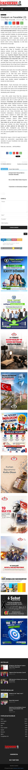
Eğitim (2, 734)
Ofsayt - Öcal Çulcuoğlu (10, 19)
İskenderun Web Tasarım (18, 768)
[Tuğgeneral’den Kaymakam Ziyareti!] (4, 674)
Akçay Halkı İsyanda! (14, 700)
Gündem (3, 723)
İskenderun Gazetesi (14, 765)
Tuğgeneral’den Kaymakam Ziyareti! (17, 672)
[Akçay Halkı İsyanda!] (4, 702)
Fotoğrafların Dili (4, 736)
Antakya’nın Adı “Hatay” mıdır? (16, 693)
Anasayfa (2, 12)
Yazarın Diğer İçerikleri (14, 169)
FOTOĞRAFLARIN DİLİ (6, 164)
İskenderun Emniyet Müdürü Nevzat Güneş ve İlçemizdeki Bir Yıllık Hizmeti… (17, 709)
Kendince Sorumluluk (22, 164)
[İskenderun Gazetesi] (14, 3)
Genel (2, 719)
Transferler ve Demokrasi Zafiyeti (18, 186)
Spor (2, 725)
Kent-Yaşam (3, 721)
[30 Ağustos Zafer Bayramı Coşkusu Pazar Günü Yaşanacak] (4, 667)
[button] (26, 9)
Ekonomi (3, 732)
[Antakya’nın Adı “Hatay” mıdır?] (4, 695)
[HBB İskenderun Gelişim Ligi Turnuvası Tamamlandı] (4, 681)
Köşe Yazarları (9, 12)
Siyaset (2, 729)
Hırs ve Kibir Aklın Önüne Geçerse (18, 179)
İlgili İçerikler (4, 169)
